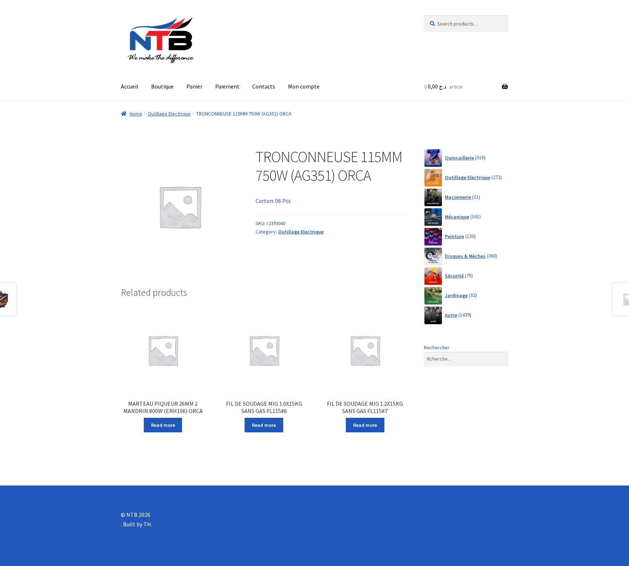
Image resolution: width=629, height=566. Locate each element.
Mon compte (304, 86)
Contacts (263, 86)
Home (136, 113)
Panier (194, 86)
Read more (163, 425)
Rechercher (437, 347)
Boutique (162, 86)
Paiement (227, 86)
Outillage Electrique (169, 113)
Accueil (129, 86)
